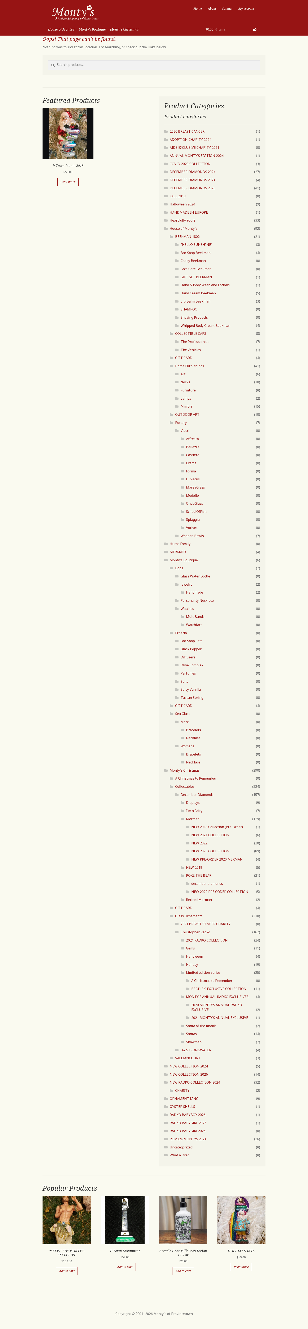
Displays (193, 802)
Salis (184, 681)
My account (246, 8)
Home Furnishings (189, 366)
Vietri (185, 430)
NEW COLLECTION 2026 (189, 1074)
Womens (187, 746)
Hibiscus (193, 479)
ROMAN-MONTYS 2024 (188, 1139)
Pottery (181, 422)
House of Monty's (183, 228)
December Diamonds (197, 794)
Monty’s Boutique (92, 29)
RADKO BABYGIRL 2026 (188, 1123)
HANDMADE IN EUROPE (189, 212)
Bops (179, 568)
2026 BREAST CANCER (187, 131)
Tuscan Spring (192, 697)
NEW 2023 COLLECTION (210, 851)
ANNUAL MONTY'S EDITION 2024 (197, 155)
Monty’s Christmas (124, 29)
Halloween (194, 956)
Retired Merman (199, 899)
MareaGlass (195, 487)
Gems (190, 948)
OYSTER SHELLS (182, 1106)
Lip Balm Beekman (195, 301)
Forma (191, 471)
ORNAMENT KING (184, 1098)
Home (198, 8)
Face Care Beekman (196, 269)
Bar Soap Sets (191, 641)
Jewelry (186, 584)
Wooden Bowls (192, 536)
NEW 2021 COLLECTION (210, 835)
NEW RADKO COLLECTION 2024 (195, 1082)
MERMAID (178, 552)
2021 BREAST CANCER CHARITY (205, 924)
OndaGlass (194, 503)
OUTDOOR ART (187, 414)
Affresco (192, 438)
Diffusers (188, 657)
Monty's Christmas (184, 770)
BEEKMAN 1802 (187, 236)
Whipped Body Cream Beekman (205, 325)
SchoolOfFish (196, 511)
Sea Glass (182, 713)
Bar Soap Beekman (196, 252)
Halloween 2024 (182, 204)
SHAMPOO (189, 309)
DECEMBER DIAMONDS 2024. (193, 180)
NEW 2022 (199, 843)
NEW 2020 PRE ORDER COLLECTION (219, 891)
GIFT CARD (183, 357)
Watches (187, 608)
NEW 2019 (194, 867)
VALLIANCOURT (188, 1058)
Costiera (192, 455)
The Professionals (195, 341)
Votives (192, 527)
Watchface (194, 624)
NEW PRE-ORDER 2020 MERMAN (217, 859)
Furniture (188, 390)
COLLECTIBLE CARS (190, 333)
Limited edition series (203, 972)
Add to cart (67, 1271)
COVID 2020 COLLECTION (190, 164)
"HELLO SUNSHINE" (196, 244)
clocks (185, 382)
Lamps (186, 398)
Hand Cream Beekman (198, 293)
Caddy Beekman (193, 260)
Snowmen (194, 1042)
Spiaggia (193, 519)
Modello (192, 495)
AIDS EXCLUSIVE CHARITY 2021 (194, 147)
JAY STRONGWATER (196, 1050)
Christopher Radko (195, 932)
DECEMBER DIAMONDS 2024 (192, 171)
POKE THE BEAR (198, 875)
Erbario (181, 633)
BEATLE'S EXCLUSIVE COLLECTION (218, 988)
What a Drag (179, 1155)
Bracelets (193, 730)
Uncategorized (181, 1147)
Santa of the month (201, 1026)
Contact (227, 8)
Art (183, 374)
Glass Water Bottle (195, 576)
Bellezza (192, 447)
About (212, 8)
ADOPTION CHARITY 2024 (190, 139)
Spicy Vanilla (191, 689)
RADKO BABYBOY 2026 (188, 1114)
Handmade (194, 592)
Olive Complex (192, 665)
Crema (191, 463)
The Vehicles (191, 350)
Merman (192, 819)
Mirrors (187, 406)
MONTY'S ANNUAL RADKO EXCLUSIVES (217, 996)
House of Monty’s (61, 29)
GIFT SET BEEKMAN (196, 277)
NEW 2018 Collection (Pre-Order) (217, 827)
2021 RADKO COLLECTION (207, 940)
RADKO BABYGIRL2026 (188, 1131)
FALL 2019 (178, 196)
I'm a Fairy (194, 810)
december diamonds (207, 883)
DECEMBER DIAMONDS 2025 (192, 188)
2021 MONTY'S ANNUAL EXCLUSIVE (219, 1017)
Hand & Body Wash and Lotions (205, 285)
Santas (191, 1033)
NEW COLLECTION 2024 (189, 1066)
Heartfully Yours (182, 220)
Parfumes (188, 673)
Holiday (192, 964)
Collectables (184, 786)
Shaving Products (194, 317)
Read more (68, 182)
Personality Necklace (197, 600)
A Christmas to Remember (195, 778)
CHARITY (182, 1090)
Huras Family (180, 543)
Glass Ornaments (188, 916)
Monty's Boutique (184, 560)
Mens (185, 722)
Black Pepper (191, 649)
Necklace (193, 738)
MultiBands (195, 616)
